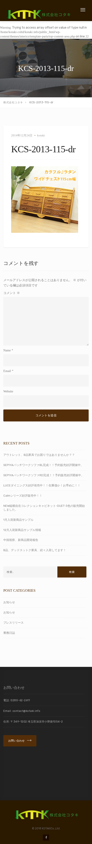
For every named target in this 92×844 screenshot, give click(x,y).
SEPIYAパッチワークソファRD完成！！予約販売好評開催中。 (43, 475)
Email (7, 371)
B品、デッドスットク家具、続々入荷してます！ (34, 550)
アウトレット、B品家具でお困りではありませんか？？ (39, 454)
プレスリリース (13, 622)
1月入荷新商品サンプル (18, 519)
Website (8, 391)
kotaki (41, 135)
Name (7, 350)
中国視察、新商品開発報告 (20, 540)
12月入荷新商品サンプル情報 (22, 530)
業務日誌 (9, 632)
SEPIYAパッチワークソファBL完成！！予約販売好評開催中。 (43, 465)
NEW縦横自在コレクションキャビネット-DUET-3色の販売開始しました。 (44, 507)
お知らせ (9, 602)
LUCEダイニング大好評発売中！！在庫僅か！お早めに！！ (41, 485)
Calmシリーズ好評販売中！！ (22, 495)
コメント (11, 293)
